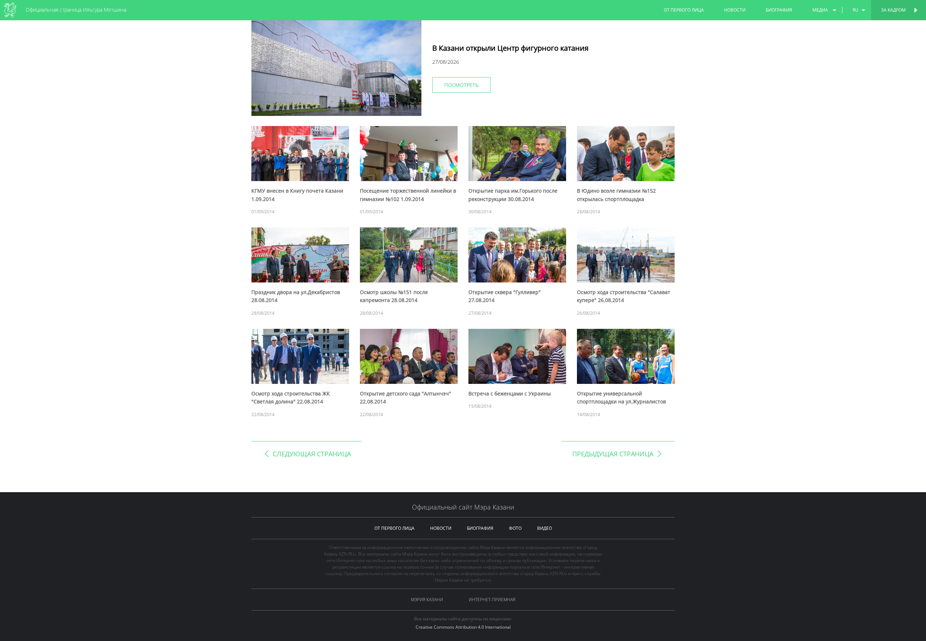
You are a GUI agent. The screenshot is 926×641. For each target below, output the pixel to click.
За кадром (893, 10)
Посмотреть (461, 84)
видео (544, 528)
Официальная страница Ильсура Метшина (76, 9)
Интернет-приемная (492, 599)
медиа (820, 10)
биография (779, 10)
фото (515, 528)
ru (855, 10)
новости (735, 10)
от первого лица (684, 10)
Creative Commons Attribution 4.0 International (463, 627)
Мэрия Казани (427, 599)
